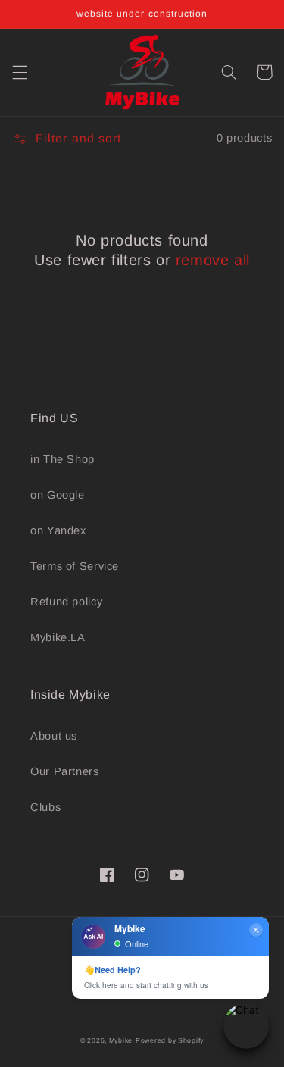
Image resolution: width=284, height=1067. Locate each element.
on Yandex (58, 530)
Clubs (45, 807)
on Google (57, 495)
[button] (19, 72)
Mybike (121, 1040)
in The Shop (62, 459)
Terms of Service (74, 566)
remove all (213, 260)
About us (53, 736)
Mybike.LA (58, 637)
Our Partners (64, 771)
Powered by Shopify (170, 1040)
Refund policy (66, 602)
